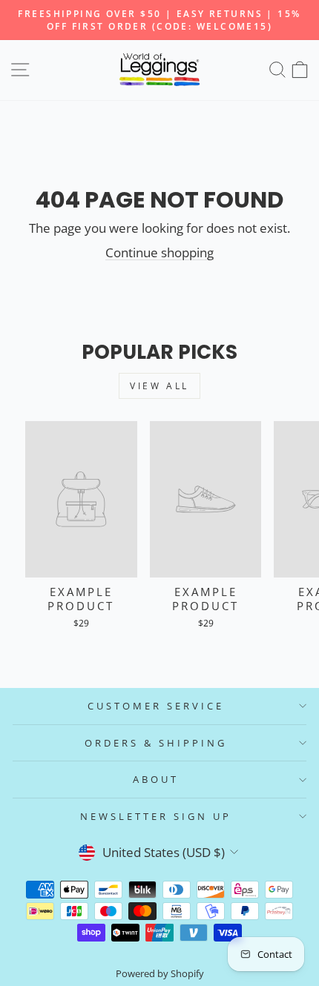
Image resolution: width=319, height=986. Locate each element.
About (156, 779)
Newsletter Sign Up (155, 816)
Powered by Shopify (160, 973)
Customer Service (156, 705)
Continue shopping (159, 252)
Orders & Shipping (156, 743)
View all (159, 386)
